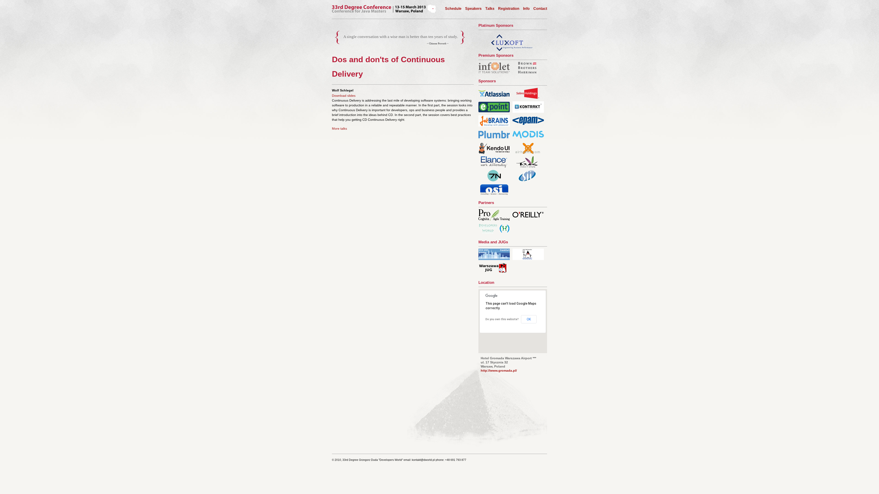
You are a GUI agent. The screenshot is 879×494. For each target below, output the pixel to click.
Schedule (453, 9)
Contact (540, 9)
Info (526, 9)
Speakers (473, 9)
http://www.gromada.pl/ (499, 370)
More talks (339, 128)
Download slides (343, 95)
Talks (489, 9)
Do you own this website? (502, 319)
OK (529, 319)
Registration (508, 9)
